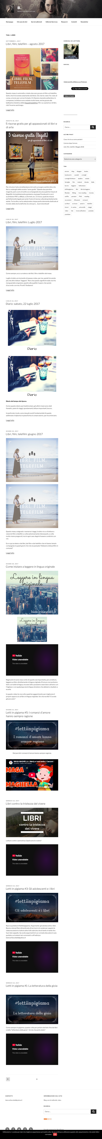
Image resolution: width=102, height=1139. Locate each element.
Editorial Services (51, 22)
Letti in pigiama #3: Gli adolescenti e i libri (30, 888)
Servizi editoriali (36, 22)
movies (91, 193)
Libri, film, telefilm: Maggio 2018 (74, 147)
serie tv (82, 203)
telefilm (89, 203)
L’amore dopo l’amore (70, 143)
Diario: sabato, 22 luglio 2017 (23, 303)
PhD (80, 196)
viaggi (90, 207)
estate (87, 178)
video (66, 211)
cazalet (76, 175)
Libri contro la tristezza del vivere (25, 803)
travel (66, 207)
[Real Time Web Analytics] (48, 1119)
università (82, 207)
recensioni (68, 200)
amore (67, 171)
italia (92, 182)
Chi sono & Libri (22, 22)
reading (86, 196)
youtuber (67, 214)
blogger (79, 171)
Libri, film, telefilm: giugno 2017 (24, 434)
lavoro (67, 186)
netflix (67, 196)
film (73, 182)
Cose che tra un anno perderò (73, 139)
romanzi (85, 200)
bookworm (68, 175)
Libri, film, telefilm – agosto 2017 (25, 43)
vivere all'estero (81, 211)
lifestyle (67, 193)
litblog (74, 193)
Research (64, 22)
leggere (73, 186)
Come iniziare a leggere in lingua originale (30, 566)
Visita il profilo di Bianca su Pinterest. (75, 82)
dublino (80, 178)
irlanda (86, 182)
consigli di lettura (70, 178)
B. (19, 8)
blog (73, 171)
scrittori (67, 203)
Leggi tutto (10, 110)
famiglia (67, 182)
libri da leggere (85, 189)
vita (72, 211)
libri (77, 189)
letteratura (82, 186)
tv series (73, 207)
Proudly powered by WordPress (54, 1129)
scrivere (74, 203)
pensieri (73, 196)
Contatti (74, 22)
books (86, 171)
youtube (91, 211)
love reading (82, 193)
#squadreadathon (31, 103)
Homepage (9, 22)
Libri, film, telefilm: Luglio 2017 (24, 222)
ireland (79, 182)
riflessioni (77, 200)
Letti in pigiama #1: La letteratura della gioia (31, 985)
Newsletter (84, 22)
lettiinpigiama (69, 189)
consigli (83, 175)
